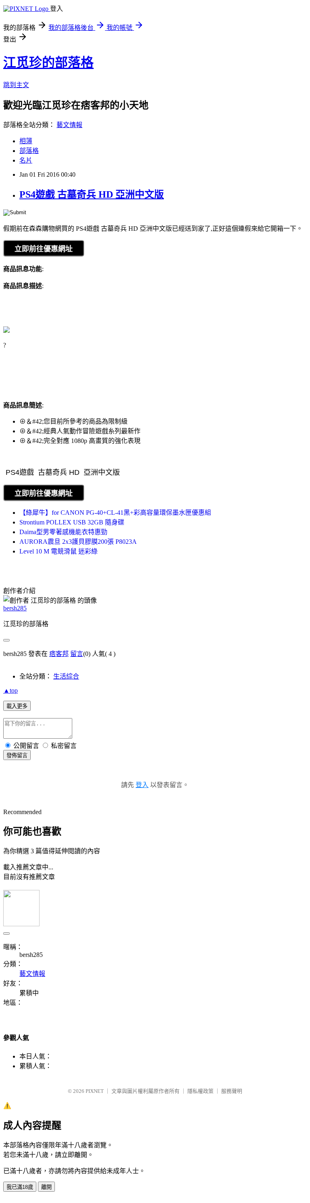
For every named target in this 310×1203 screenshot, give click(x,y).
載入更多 (16, 706)
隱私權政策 (200, 1091)
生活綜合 (66, 676)
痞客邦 (59, 653)
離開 (46, 1187)
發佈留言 (16, 755)
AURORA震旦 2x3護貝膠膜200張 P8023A (78, 541)
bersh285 (15, 608)
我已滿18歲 (19, 1187)
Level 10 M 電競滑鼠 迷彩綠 (58, 551)
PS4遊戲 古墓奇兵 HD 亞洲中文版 (91, 194)
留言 (76, 653)
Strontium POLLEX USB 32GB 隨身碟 (71, 522)
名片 (25, 160)
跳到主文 (16, 84)
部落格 (29, 150)
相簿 (25, 141)
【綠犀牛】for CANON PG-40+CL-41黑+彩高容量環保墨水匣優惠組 (115, 512)
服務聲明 (231, 1091)
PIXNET (95, 1091)
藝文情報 (69, 124)
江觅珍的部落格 (48, 62)
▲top (10, 690)
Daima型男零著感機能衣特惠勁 (63, 531)
